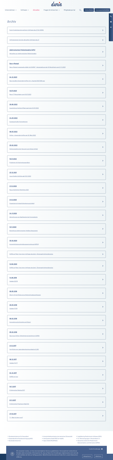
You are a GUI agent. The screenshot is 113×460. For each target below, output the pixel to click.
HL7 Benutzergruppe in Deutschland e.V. (89, 438)
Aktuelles (36, 10)
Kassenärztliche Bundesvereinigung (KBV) (21, 438)
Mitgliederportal (69, 10)
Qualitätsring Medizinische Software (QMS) (90, 436)
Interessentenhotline (102, 10)
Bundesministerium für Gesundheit (19, 436)
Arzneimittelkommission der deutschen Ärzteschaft (57, 436)
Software (24, 10)
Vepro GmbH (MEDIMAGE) (50, 440)
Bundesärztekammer (15, 440)
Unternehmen (10, 10)
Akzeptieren (87, 456)
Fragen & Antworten (51, 10)
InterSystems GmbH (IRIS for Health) (53, 438)
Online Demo (89, 10)
